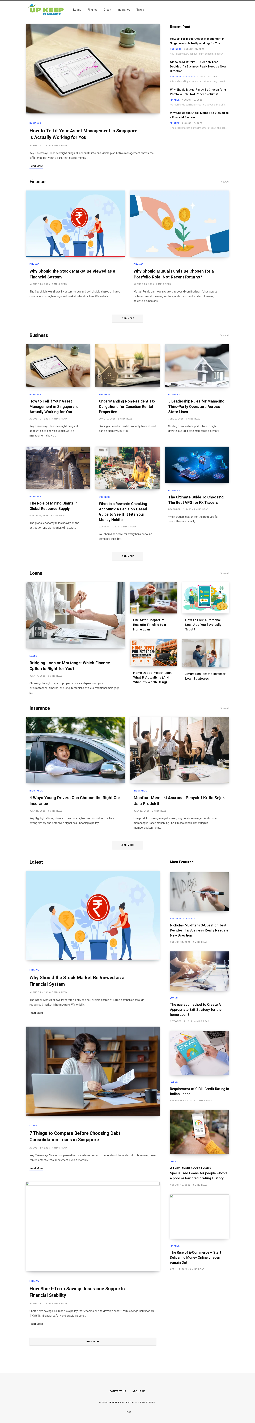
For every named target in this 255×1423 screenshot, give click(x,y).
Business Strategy (182, 76)
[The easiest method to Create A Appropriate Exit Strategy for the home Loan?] (199, 971)
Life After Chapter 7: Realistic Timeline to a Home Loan (149, 624)
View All (224, 181)
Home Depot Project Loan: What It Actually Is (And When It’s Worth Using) (152, 677)
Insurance (39, 708)
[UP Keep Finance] (45, 10)
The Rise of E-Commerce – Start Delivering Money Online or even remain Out (195, 1257)
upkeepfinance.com (121, 1402)
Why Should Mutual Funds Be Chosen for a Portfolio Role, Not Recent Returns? (198, 92)
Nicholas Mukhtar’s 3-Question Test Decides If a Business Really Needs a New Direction (198, 66)
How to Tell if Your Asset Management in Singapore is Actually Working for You (197, 41)
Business (35, 123)
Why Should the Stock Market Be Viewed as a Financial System (199, 115)
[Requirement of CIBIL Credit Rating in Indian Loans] (199, 1053)
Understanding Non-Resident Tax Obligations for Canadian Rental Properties (127, 406)
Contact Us (117, 1391)
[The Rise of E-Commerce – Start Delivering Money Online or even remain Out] (199, 1216)
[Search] (228, 9)
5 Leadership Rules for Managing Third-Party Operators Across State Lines (196, 406)
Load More (127, 318)
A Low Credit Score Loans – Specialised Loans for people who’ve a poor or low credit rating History (198, 1173)
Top (129, 1412)
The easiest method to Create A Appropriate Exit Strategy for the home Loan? (196, 1009)
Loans (35, 573)
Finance (175, 100)
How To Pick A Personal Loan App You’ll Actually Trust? (203, 624)
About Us (139, 1391)
